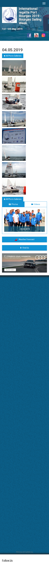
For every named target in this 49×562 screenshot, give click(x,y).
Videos (36, 204)
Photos (14, 204)
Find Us (25, 248)
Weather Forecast (25, 239)
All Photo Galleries (13, 56)
